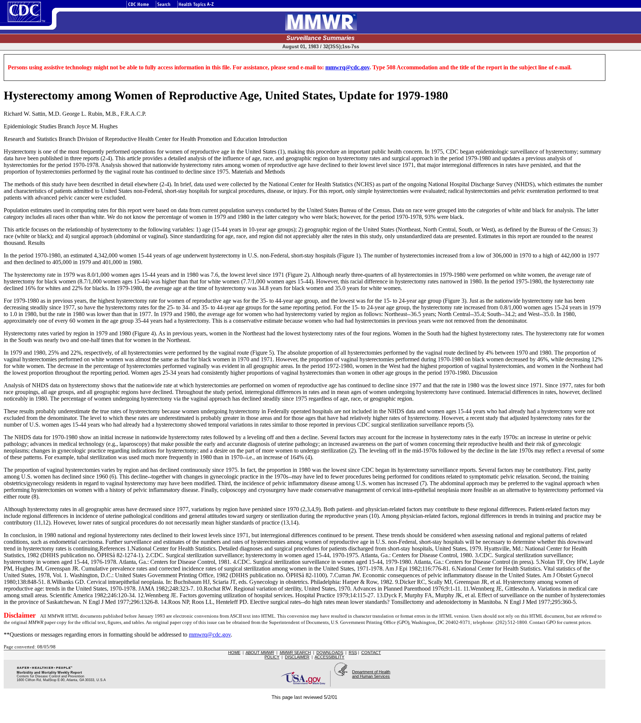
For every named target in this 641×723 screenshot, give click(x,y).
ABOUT (260, 652)
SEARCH (295, 652)
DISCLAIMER (297, 657)
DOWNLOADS (329, 652)
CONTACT (371, 652)
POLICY (271, 657)
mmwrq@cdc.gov (347, 67)
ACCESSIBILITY (329, 657)
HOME (234, 652)
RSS (353, 652)
